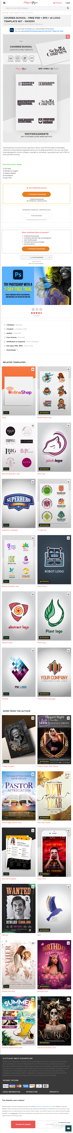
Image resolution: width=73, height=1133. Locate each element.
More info (21, 337)
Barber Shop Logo (44, 417)
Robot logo (41, 586)
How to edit (28, 346)
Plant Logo (41, 643)
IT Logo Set (41, 530)
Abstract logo (7, 643)
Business (18, 325)
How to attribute (32, 342)
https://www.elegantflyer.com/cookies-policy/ (30, 1113)
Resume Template (9, 879)
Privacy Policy (18, 1115)
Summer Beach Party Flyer (12, 1048)
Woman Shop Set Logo (11, 474)
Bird (39, 935)
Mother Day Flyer (8, 991)
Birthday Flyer (42, 991)
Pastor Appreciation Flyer (12, 822)
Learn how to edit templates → (36, 263)
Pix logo (5, 699)
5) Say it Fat (7, 178)
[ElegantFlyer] (31, 3)
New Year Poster (43, 822)
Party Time (41, 879)
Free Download (36, 215)
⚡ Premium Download (36, 194)
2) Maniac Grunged (10, 171)
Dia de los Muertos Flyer (46, 1048)
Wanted (5, 935)
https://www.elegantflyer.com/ (44, 1106)
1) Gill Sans (7, 169)
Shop (4, 417)
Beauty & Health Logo (10, 586)
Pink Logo (41, 474)
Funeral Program (8, 766)
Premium (58, 3)
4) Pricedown (8, 175)
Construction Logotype (46, 699)
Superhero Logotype (10, 530)
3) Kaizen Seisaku (9, 173)
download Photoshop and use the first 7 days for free (42, 31)
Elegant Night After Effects (47, 766)
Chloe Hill (17, 333)
